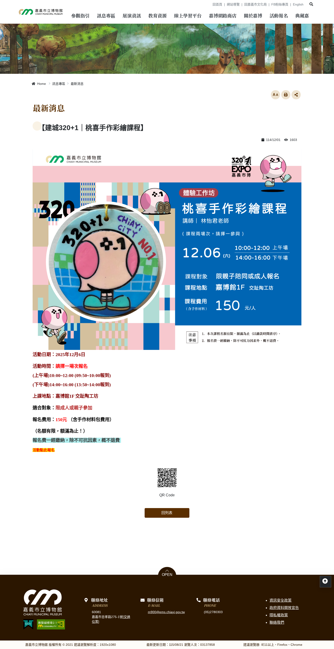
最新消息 (77, 84)
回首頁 (217, 4)
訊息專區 (58, 84)
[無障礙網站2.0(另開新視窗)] (51, 624)
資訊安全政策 (280, 600)
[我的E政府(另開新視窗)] (28, 624)
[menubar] (80, 16)
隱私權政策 (278, 615)
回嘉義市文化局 (255, 4)
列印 (285, 94)
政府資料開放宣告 (284, 608)
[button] (311, 4)
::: (207, 4)
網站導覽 (233, 4)
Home (41, 84)
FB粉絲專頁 (279, 4)
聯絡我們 (276, 622)
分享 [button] (296, 94)
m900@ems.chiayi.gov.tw (166, 612)
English (298, 4)
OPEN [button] (167, 575)
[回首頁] (41, 12)
